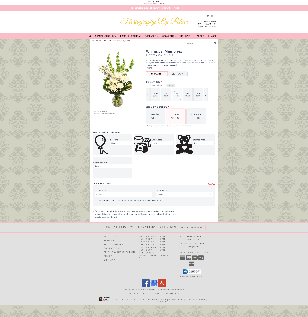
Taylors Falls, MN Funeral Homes (139, 289)
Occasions (168, 36)
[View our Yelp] (162, 286)
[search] (215, 43)
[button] (209, 16)
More (213, 36)
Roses (123, 36)
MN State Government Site (167, 294)
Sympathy (150, 36)
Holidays (185, 36)
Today (170, 85)
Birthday (136, 36)
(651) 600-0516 (210, 26)
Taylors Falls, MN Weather (140, 294)
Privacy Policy (176, 300)
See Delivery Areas (192, 227)
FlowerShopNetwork (156, 300)
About (200, 36)
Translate (161, 3)
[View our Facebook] (146, 286)
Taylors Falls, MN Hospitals (170, 289)
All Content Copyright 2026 (130, 300)
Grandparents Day (105, 36)
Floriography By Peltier (154, 22)
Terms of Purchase (195, 300)
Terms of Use (161, 301)
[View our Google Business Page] (154, 286)
